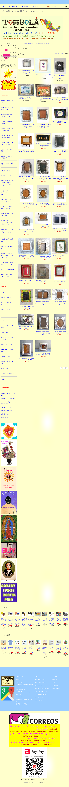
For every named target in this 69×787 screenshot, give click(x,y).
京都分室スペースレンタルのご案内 (8, 394)
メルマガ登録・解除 (40, 694)
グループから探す (24, 6)
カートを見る (55, 685)
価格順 (62, 53)
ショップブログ (39, 697)
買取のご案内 (4, 417)
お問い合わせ (55, 688)
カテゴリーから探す (12, 6)
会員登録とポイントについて (8, 398)
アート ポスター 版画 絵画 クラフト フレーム (30, 43)
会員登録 (54, 679)
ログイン (54, 682)
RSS (36, 700)
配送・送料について (40, 682)
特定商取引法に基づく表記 (42, 688)
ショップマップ (53, 6)
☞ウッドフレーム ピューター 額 (46, 43)
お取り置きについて (6, 414)
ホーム (3, 6)
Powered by (25, 782)
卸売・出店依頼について (7, 410)
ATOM (40, 700)
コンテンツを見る (35, 6)
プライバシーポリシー (41, 691)
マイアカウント (56, 676)
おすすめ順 (56, 53)
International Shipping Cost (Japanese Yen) (8, 402)
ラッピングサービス (6, 407)
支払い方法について (40, 679)
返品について (38, 685)
